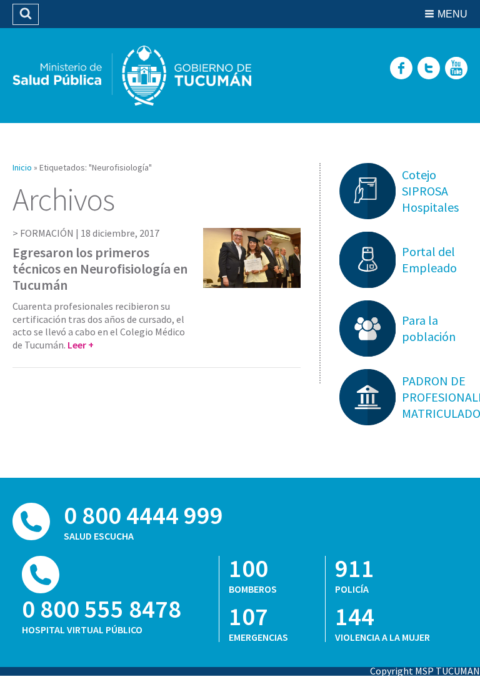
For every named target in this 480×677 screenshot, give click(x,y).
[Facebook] (401, 69)
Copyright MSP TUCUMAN (425, 671)
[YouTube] (456, 69)
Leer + (81, 344)
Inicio (22, 167)
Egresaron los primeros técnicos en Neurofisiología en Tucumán (100, 269)
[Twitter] (429, 69)
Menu (453, 14)
